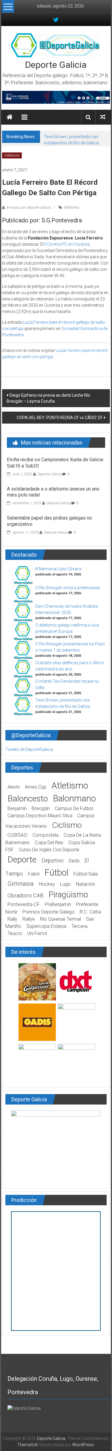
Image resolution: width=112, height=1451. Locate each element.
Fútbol (56, 872)
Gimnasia (20, 883)
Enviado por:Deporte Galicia (28, 207)
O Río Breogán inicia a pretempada (67, 587)
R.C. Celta (90, 912)
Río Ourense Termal (60, 919)
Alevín (13, 787)
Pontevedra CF (23, 904)
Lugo (65, 884)
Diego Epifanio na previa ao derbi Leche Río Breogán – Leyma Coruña (48, 398)
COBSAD (17, 835)
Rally (12, 919)
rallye (28, 919)
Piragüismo (68, 894)
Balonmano (74, 798)
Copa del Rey (49, 842)
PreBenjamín (58, 904)
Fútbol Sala (85, 874)
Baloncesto (27, 799)
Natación (85, 884)
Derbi (74, 861)
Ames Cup (35, 787)
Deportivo (53, 861)
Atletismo (11, 155)
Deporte (21, 860)
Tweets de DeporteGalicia (29, 749)
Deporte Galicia (56, 64)
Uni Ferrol (37, 933)
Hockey (47, 884)
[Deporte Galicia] (9, 117)
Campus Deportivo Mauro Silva (39, 815)
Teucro (14, 933)
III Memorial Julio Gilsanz (58, 568)
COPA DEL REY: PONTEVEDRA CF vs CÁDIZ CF (59, 417)
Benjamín (17, 808)
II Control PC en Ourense (67, 244)
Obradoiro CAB (25, 895)
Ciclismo (67, 825)
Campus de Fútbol (74, 808)
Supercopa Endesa (46, 926)
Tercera (79, 926)
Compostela (46, 835)
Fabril (33, 874)
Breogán (41, 808)
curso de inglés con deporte (49, 850)
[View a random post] (102, 117)
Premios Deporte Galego (48, 912)
